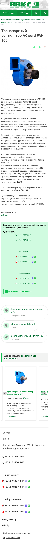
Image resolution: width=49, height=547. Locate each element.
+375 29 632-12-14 (24, 257)
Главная (4, 20)
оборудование (25, 273)
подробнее (11, 416)
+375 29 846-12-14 (24, 262)
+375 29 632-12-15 (24, 278)
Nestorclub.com (13, 537)
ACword (4, 215)
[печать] (39, 47)
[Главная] (24, 7)
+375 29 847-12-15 (24, 283)
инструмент (24, 251)
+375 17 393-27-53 (24, 235)
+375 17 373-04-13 (24, 240)
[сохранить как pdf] (45, 47)
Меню (23, 13)
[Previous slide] (5, 393)
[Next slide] (44, 393)
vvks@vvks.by (9, 519)
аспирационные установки (20, 20)
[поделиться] (34, 47)
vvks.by (6, 525)
